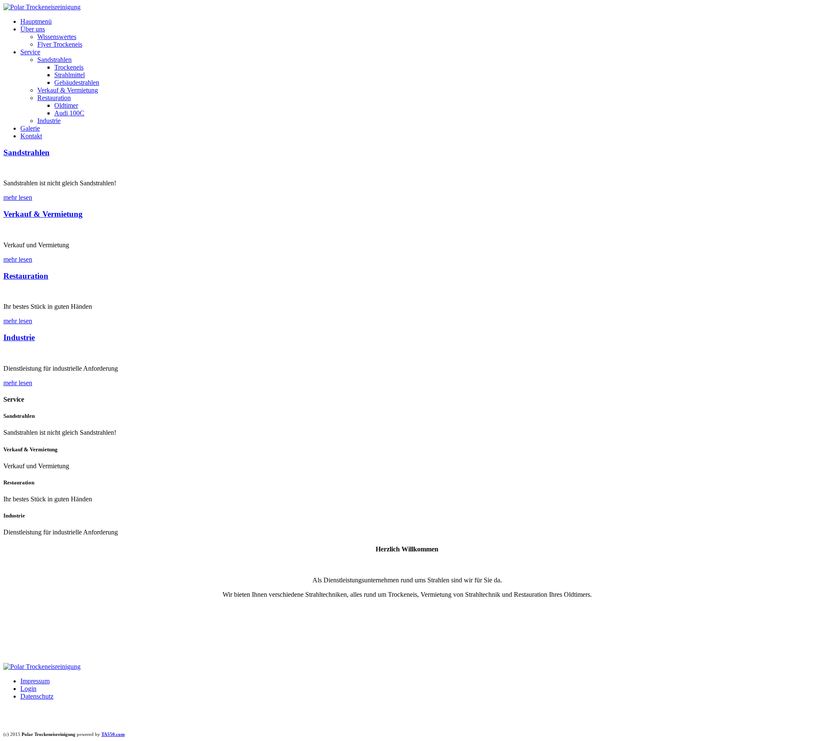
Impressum (35, 681)
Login (28, 688)
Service (30, 52)
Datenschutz (36, 696)
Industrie (49, 120)
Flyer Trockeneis (59, 44)
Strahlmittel (69, 74)
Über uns (32, 29)
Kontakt (31, 136)
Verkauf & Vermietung (67, 90)
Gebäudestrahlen (76, 82)
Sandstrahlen (54, 59)
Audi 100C (69, 113)
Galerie (30, 128)
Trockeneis (69, 67)
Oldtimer (66, 105)
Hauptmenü (36, 21)
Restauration (54, 97)
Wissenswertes (56, 36)
